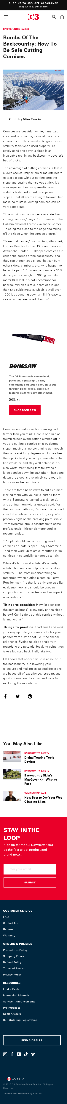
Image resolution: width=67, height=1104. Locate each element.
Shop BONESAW (25, 411)
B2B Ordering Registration (20, 1019)
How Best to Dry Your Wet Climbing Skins (43, 799)
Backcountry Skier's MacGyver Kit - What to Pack (40, 779)
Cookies (37, 1093)
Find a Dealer (12, 989)
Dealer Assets (12, 1013)
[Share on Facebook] (7, 696)
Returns (8, 929)
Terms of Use (10, 1093)
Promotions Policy (15, 950)
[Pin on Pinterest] (32, 696)
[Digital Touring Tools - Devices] (12, 756)
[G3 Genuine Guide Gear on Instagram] (5, 1054)
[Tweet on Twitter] (19, 696)
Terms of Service (14, 968)
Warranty (9, 935)
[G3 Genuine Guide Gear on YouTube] (19, 1054)
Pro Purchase (11, 1007)
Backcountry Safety (36, 753)
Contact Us (10, 923)
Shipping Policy (13, 956)
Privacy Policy (12, 974)
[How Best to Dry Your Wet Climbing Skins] (12, 796)
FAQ (6, 916)
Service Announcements (19, 1001)
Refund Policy (12, 962)
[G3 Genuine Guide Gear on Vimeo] (33, 1054)
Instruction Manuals (16, 995)
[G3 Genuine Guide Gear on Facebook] (12, 1054)
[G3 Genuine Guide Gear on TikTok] (26, 1054)
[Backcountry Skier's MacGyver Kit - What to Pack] (12, 774)
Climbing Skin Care (35, 793)
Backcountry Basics (16, 29)
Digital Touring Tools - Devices (40, 759)
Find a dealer (31, 1041)
